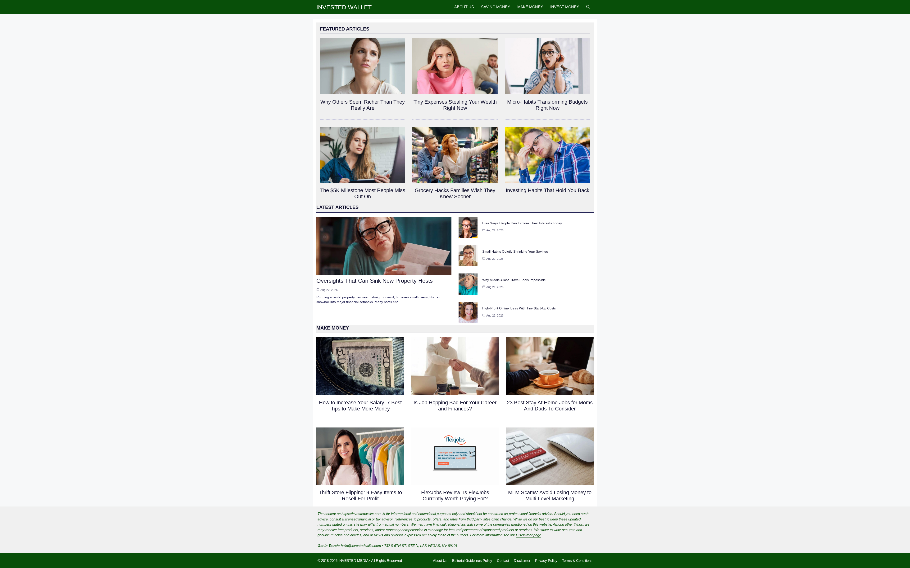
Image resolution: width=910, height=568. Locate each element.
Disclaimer (522, 561)
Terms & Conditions (577, 561)
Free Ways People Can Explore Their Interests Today (522, 223)
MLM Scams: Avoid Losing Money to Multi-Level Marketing (550, 495)
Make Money (530, 7)
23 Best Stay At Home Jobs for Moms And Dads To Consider (550, 406)
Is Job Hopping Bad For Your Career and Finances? (455, 406)
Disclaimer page (528, 535)
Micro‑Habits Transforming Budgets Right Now (547, 105)
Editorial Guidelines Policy (472, 561)
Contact (503, 561)
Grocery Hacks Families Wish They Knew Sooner (455, 193)
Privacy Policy (546, 561)
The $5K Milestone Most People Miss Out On (362, 193)
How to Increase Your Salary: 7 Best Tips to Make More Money (360, 406)
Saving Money (495, 7)
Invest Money (564, 7)
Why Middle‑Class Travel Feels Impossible (514, 280)
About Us (464, 7)
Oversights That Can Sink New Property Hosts (374, 280)
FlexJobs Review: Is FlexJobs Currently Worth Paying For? (455, 495)
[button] (588, 7)
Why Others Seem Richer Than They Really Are (362, 105)
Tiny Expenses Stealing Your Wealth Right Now (455, 105)
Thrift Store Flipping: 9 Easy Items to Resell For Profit (360, 495)
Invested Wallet (344, 7)
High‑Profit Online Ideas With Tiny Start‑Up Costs (519, 308)
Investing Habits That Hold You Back (547, 190)
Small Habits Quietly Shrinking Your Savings (515, 251)
